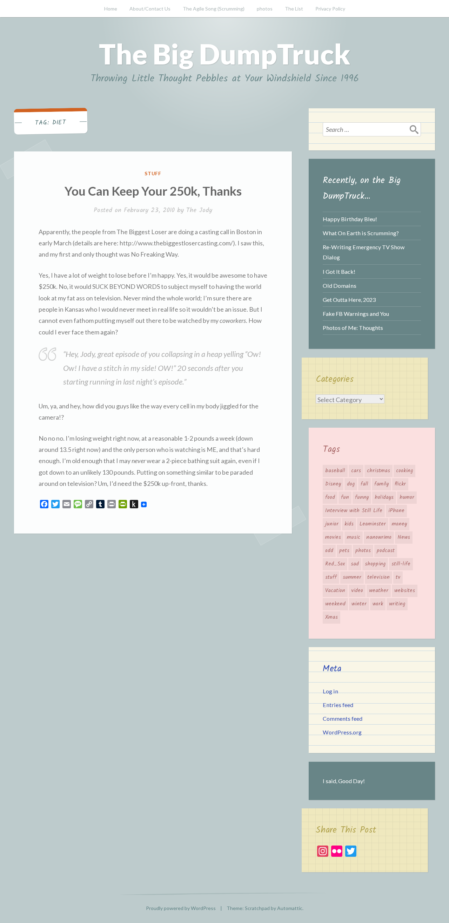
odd (329, 551)
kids (349, 524)
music (353, 537)
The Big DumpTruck (224, 53)
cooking (404, 471)
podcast (386, 551)
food (330, 497)
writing (397, 604)
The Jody (199, 210)
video (357, 590)
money (399, 524)
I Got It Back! (339, 271)
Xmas (331, 617)
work (378, 604)
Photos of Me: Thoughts (353, 327)
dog (351, 484)
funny (362, 497)
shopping (375, 564)
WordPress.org (342, 732)
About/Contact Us (149, 9)
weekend (335, 604)
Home (110, 9)
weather (378, 590)
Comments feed (342, 718)
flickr (400, 484)
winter (359, 604)
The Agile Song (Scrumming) (213, 9)
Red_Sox (335, 564)
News (403, 537)
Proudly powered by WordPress (181, 908)
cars (356, 471)
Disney (333, 484)
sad (355, 564)
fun (345, 497)
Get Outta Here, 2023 (349, 299)
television (378, 577)
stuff (153, 173)
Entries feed (338, 704)
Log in (330, 691)
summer (352, 577)
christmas (378, 471)
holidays (384, 497)
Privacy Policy (330, 9)
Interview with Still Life (353, 511)
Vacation (335, 590)
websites (404, 590)
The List (294, 9)
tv (398, 577)
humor (407, 497)
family (381, 484)
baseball (335, 471)
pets (344, 551)
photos (265, 9)
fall (364, 484)
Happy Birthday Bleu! (350, 219)
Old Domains (339, 285)
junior (332, 524)
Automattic (289, 908)
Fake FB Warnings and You (356, 313)
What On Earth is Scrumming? (361, 233)
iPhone (396, 511)
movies (333, 537)
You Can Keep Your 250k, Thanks (153, 190)
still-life (400, 564)
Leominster (373, 524)
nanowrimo (378, 537)
